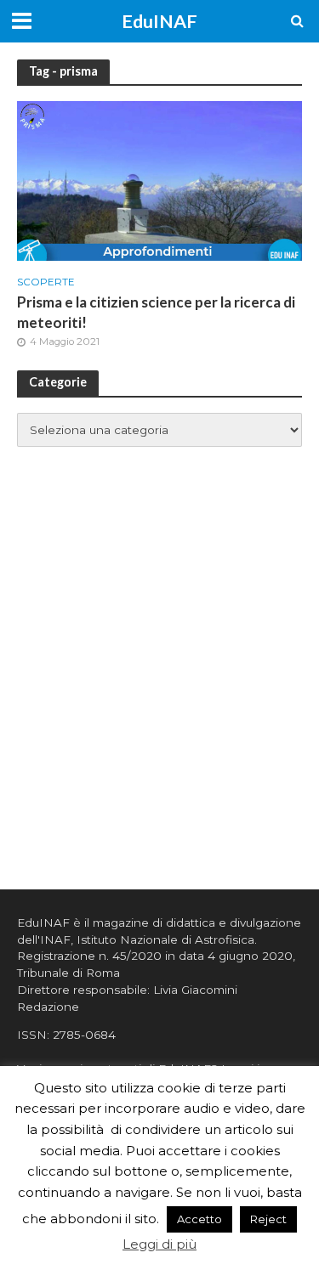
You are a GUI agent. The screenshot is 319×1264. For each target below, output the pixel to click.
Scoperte (46, 282)
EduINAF (159, 21)
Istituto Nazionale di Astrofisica (165, 939)
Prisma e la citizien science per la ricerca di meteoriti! (156, 312)
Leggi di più (159, 1244)
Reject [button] (268, 1219)
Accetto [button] (199, 1219)
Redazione (48, 1006)
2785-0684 (84, 1034)
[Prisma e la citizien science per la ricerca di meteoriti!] (159, 180)
